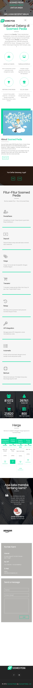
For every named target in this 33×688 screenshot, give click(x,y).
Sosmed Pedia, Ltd (25, 684)
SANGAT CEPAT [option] (16, 5)
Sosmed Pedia (11, 684)
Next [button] (30, 502)
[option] (14, 531)
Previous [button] (2, 502)
